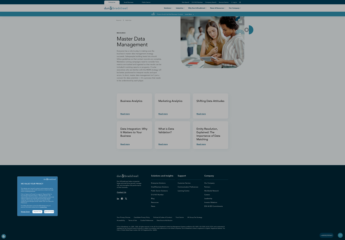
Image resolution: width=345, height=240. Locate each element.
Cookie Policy (43, 207)
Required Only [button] (37, 211)
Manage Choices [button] (25, 211)
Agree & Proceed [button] (49, 211)
